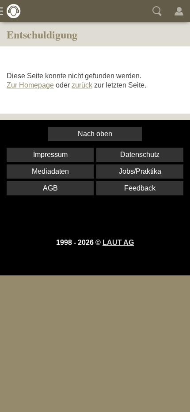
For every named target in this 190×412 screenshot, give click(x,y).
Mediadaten (50, 171)
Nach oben (95, 133)
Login (179, 11)
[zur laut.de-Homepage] (11, 11)
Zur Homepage (30, 85)
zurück (82, 85)
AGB (50, 188)
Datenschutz (140, 154)
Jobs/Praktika (140, 171)
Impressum (50, 154)
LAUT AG (118, 242)
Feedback (140, 188)
